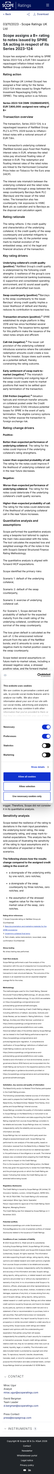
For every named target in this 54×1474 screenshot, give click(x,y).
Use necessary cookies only (27, 796)
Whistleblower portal (27, 1455)
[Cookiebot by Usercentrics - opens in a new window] (38, 675)
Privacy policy (27, 1465)
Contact (27, 1446)
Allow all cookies (27, 776)
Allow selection (27, 786)
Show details (38, 767)
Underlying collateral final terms (17, 933)
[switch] (46, 736)
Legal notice (27, 1460)
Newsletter (27, 1450)
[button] (28, 14)
